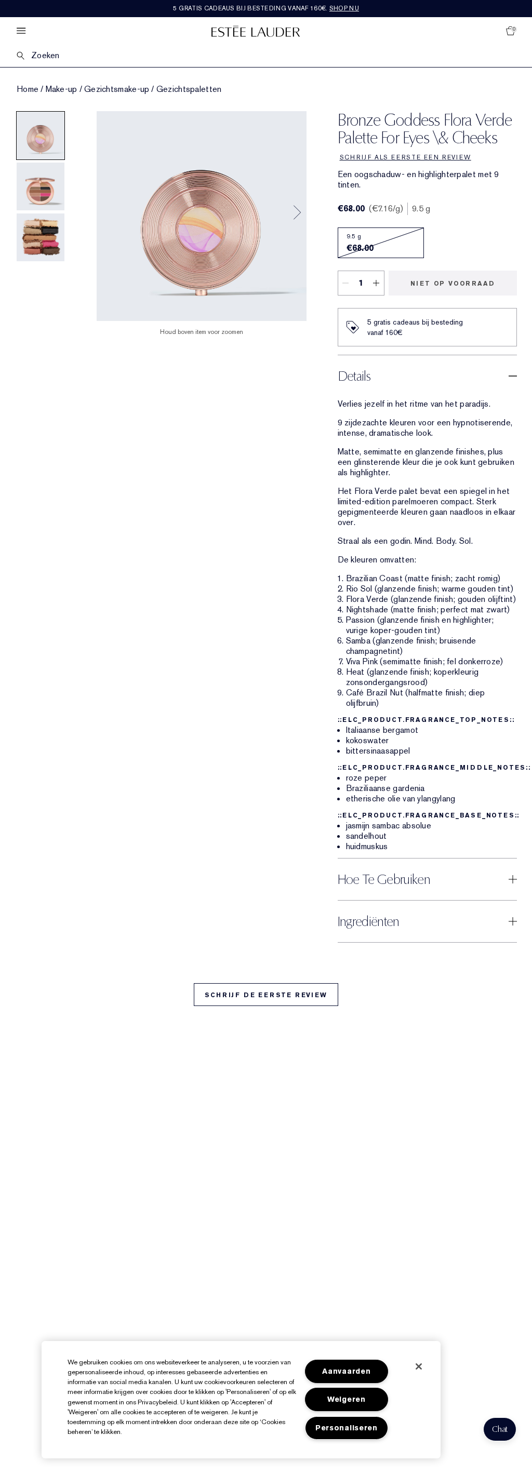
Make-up (61, 89)
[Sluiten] (418, 1366)
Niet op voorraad (452, 283)
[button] (499, 1429)
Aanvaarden (346, 1371)
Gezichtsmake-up (117, 89)
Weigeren (346, 1399)
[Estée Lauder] (255, 31)
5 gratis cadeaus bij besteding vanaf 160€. (266, 8)
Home (27, 89)
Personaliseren (346, 1428)
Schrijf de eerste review (266, 995)
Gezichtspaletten (189, 89)
